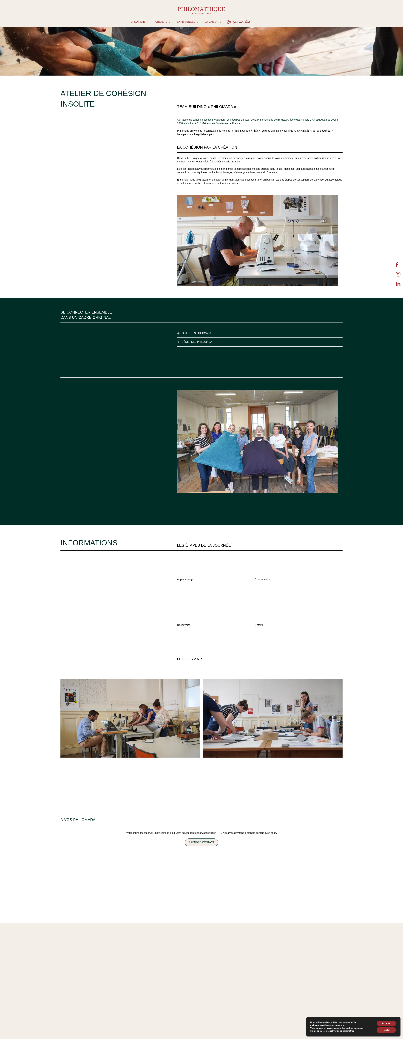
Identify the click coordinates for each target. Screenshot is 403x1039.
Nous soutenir (237, 21)
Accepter (386, 1023)
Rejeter (386, 1029)
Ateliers (161, 21)
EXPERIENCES (186, 21)
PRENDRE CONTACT (201, 842)
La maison (211, 21)
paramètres (348, 1031)
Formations (137, 21)
